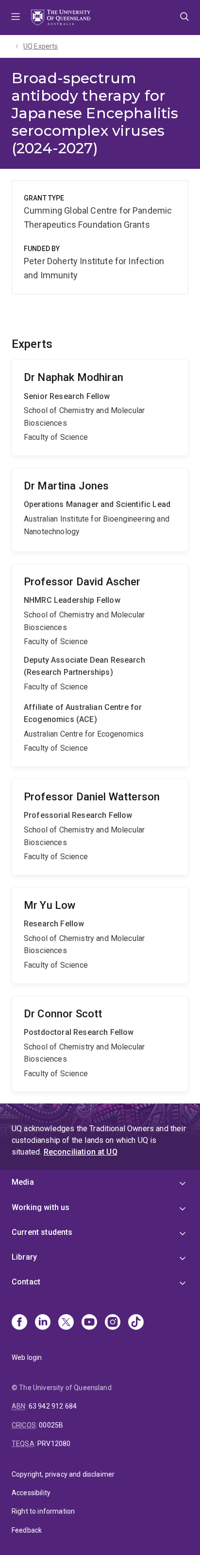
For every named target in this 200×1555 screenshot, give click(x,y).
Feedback (27, 1530)
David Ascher (100, 665)
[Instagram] (112, 1323)
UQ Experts (40, 46)
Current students (42, 1232)
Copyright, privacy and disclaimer (63, 1474)
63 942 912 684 (53, 1406)
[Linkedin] (42, 1323)
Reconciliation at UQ (80, 1152)
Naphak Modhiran (100, 407)
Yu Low (100, 935)
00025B (51, 1425)
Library (24, 1257)
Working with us (40, 1207)
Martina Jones (100, 509)
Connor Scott (100, 1044)
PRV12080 (53, 1443)
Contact (26, 1281)
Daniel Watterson (100, 827)
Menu (15, 17)
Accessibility (31, 1493)
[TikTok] (136, 1323)
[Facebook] (19, 1323)
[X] (66, 1323)
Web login (27, 1357)
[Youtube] (89, 1323)
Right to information (43, 1511)
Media (23, 1182)
